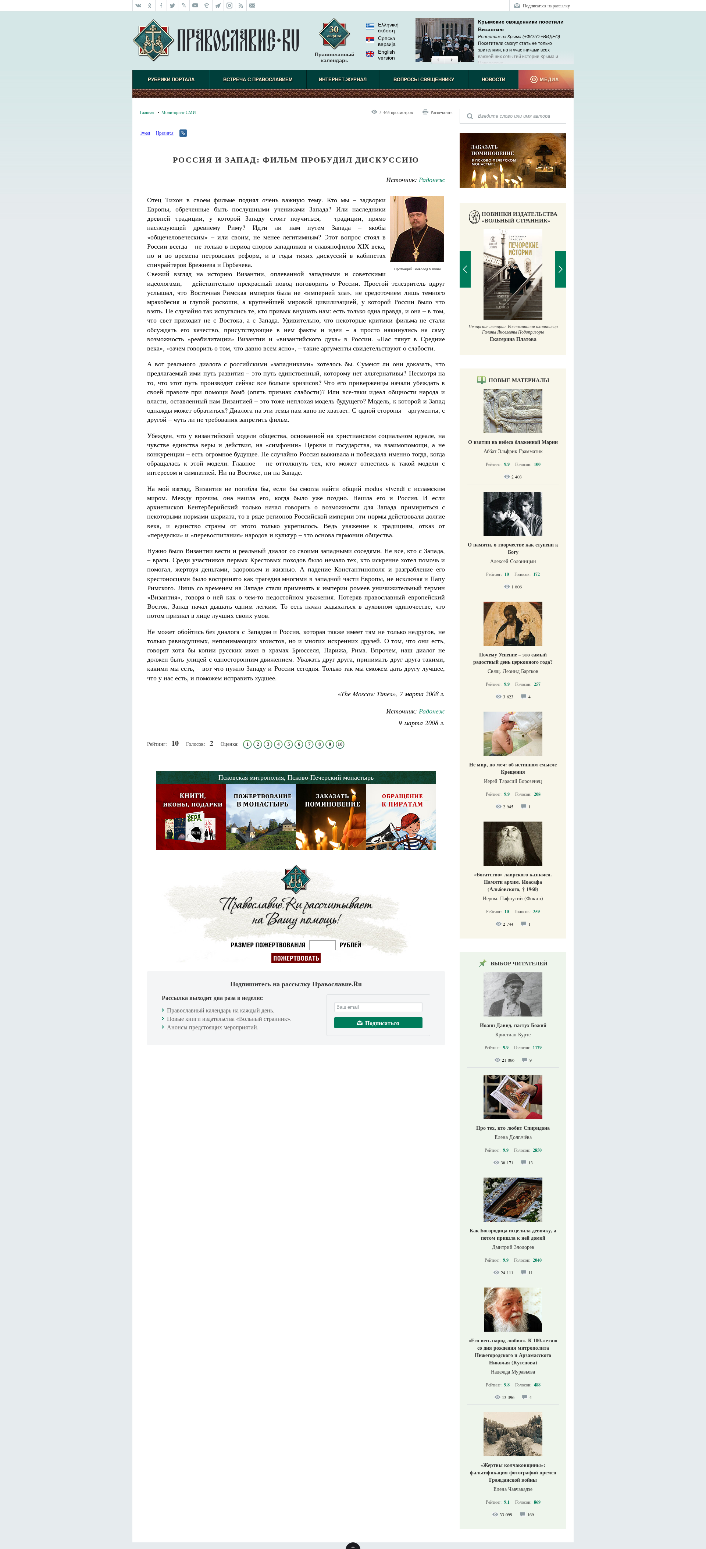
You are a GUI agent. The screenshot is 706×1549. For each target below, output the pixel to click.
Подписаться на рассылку (546, 5)
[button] (438, 60)
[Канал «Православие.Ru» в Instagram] (229, 5)
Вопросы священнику (423, 79)
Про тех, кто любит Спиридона (513, 1128)
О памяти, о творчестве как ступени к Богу (513, 548)
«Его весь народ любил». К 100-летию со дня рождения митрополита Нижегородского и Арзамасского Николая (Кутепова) (512, 1351)
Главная (147, 112)
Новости (493, 79)
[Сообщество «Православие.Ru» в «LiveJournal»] (184, 5)
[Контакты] (252, 5)
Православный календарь (334, 57)
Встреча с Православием (258, 79)
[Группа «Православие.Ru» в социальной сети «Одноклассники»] (150, 5)
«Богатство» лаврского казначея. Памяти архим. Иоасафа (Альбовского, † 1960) (513, 881)
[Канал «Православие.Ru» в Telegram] (218, 5)
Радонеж (432, 179)
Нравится (165, 133)
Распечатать (441, 112)
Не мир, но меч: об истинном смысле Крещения (513, 768)
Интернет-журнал (343, 79)
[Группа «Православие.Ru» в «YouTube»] (195, 5)
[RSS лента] (241, 5)
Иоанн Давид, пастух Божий (513, 1025)
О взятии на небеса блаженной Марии (513, 442)
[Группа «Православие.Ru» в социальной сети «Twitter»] (172, 5)
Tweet (145, 133)
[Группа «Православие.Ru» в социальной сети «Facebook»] (161, 5)
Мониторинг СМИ (178, 112)
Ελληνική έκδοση (388, 27)
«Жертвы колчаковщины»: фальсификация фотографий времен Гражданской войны (513, 1472)
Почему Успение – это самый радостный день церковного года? (513, 658)
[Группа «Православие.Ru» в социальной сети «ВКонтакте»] (138, 5)
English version (386, 55)
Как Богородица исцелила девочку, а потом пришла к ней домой (513, 1234)
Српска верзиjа (387, 41)
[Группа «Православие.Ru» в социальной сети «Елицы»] (207, 5)
